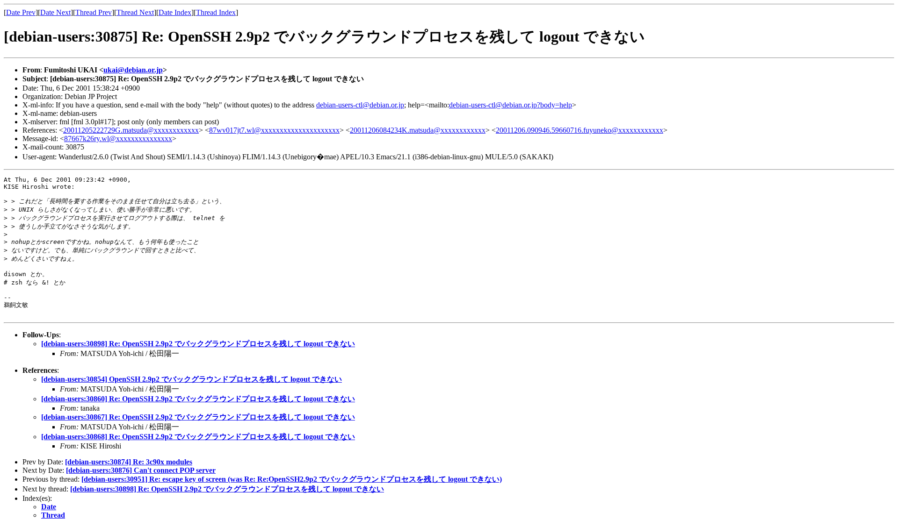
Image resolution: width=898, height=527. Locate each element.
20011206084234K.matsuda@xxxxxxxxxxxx (417, 130)
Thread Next (135, 12)
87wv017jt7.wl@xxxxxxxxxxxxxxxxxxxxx (274, 130)
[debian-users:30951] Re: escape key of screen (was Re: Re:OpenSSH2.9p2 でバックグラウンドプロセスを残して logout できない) (291, 479)
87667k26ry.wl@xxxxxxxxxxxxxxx (118, 138)
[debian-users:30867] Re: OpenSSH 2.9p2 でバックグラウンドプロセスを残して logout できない (198, 417)
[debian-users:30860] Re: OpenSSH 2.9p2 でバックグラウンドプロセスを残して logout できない (198, 399)
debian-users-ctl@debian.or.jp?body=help (510, 105)
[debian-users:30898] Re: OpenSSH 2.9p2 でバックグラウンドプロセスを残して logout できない (198, 344)
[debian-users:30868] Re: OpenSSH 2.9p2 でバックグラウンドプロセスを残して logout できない (198, 437)
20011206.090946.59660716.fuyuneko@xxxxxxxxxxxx (579, 130)
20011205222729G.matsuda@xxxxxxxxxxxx (131, 130)
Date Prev (21, 12)
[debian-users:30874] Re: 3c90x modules (128, 462)
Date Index (175, 12)
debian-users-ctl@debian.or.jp (360, 105)
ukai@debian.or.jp (133, 70)
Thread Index (216, 12)
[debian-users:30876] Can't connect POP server (141, 470)
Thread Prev (93, 12)
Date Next (55, 12)
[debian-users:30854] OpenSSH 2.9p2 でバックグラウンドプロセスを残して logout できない (191, 379)
